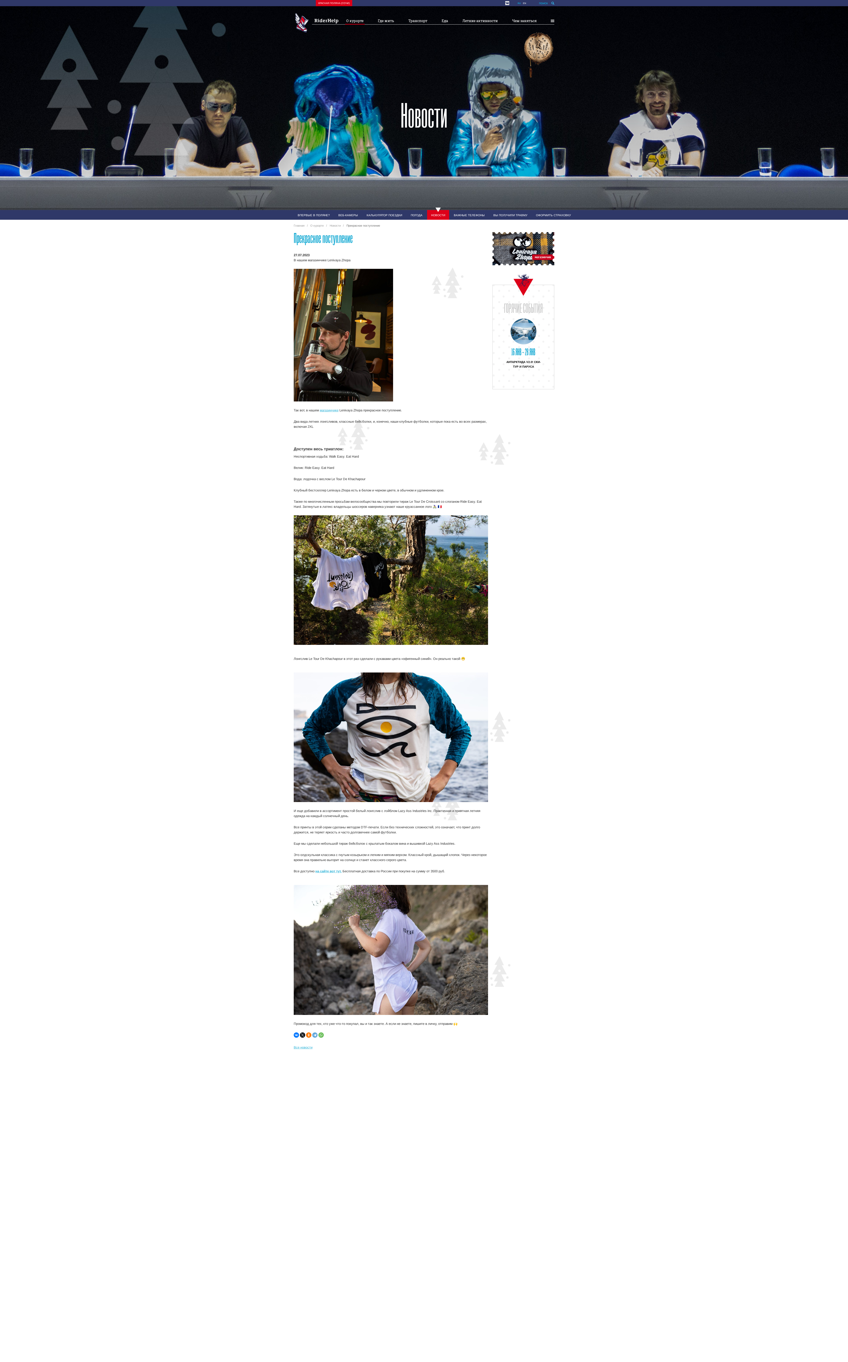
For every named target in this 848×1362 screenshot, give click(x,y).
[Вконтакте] (507, 3)
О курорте (354, 20)
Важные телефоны (469, 215)
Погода (416, 215)
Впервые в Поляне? (314, 215)
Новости (438, 215)
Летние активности (480, 20)
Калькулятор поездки (384, 215)
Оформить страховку (553, 215)
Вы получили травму (510, 215)
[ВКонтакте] (296, 1035)
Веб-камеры (348, 215)
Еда (445, 20)
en (524, 3)
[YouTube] (512, 3)
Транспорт (417, 20)
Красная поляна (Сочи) (334, 3)
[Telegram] (315, 1035)
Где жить (386, 20)
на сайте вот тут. (328, 871)
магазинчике (329, 410)
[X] (302, 1035)
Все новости (303, 1047)
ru (519, 3)
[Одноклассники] (308, 1035)
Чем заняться (524, 20)
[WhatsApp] (321, 1035)
